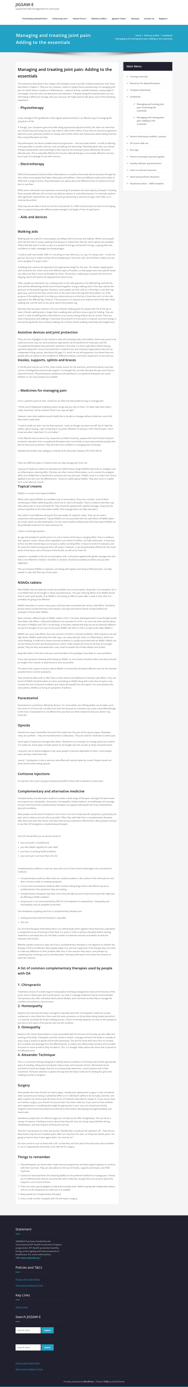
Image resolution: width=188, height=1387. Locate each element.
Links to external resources (143, 170)
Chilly (106, 1381)
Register (163, 18)
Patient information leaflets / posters (148, 136)
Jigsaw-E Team (118, 18)
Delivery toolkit (98, 18)
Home (138, 35)
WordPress (88, 1381)
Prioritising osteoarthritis (34, 18)
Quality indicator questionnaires (145, 163)
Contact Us (149, 18)
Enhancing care (59, 18)
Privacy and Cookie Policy (28, 1279)
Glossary (135, 18)
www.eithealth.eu (30, 1257)
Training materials (139, 76)
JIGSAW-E (25, 4)
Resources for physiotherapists (145, 83)
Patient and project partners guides (147, 156)
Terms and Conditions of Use (29, 1285)
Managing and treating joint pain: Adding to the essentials (144, 38)
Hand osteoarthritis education (144, 176)
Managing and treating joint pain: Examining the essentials (150, 107)
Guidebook (167, 35)
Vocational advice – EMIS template (147, 183)
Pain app (134, 150)
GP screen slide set (139, 143)
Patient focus (79, 18)
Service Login (22, 1307)
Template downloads (140, 90)
